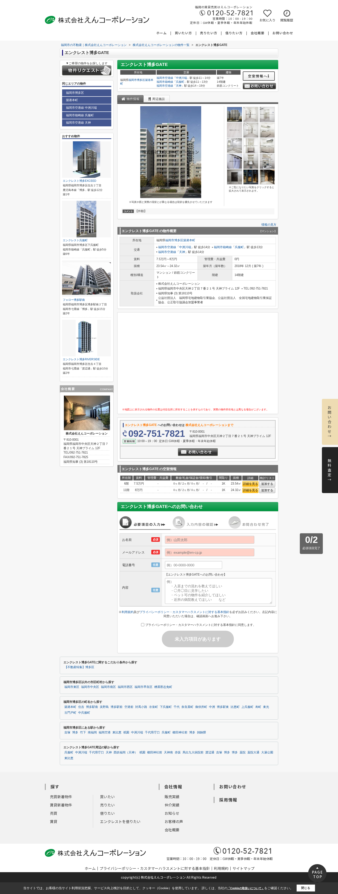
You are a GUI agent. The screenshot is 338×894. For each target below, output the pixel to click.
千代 (177, 707)
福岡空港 (105, 732)
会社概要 (257, 33)
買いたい (107, 796)
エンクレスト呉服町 (75, 240)
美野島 (104, 707)
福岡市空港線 (165, 77)
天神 (178, 85)
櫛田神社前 (179, 732)
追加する (267, 483)
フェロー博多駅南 (74, 299)
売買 (53, 813)
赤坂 (178, 752)
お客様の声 (174, 821)
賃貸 (53, 821)
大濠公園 (267, 752)
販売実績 (172, 796)
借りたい (107, 813)
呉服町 (180, 81)
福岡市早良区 (143, 687)
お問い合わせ (282, 33)
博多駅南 (92, 707)
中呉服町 (84, 712)
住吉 (81, 707)
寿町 (258, 707)
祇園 (126, 732)
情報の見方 (268, 224)
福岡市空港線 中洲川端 (81, 107)
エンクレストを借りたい (120, 821)
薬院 (243, 752)
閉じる (305, 888)
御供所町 (201, 707)
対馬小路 (141, 707)
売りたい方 (208, 33)
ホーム (161, 33)
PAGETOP (317, 874)
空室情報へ (258, 76)
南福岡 (92, 732)
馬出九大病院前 (193, 752)
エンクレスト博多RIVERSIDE (81, 359)
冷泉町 (153, 707)
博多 (75, 732)
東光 (266, 707)
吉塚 (67, 732)
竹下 (83, 732)
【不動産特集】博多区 (79, 667)
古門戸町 (70, 712)
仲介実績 (172, 805)
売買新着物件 (61, 796)
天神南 (168, 752)
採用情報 (228, 800)
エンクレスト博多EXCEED (79, 180)
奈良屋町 (187, 707)
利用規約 (128, 612)
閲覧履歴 (286, 20)
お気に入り (267, 20)
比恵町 (235, 707)
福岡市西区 (125, 687)
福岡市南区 (108, 687)
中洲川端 (181, 77)
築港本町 (189, 240)
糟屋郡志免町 (163, 687)
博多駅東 (223, 707)
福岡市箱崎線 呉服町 (80, 115)
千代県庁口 (152, 732)
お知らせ (172, 813)
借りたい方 (234, 33)
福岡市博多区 (137, 80)
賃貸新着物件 (61, 805)
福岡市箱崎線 (165, 81)
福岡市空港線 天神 (78, 122)
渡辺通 (209, 752)
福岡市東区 (71, 687)
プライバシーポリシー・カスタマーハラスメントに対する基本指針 (184, 612)
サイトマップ (243, 868)
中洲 (212, 707)
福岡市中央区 (90, 687)
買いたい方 (183, 33)
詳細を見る (250, 483)
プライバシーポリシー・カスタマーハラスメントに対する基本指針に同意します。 (200, 625)
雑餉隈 (201, 732)
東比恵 (116, 732)
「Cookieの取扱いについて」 (245, 888)
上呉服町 (247, 707)
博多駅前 (117, 707)
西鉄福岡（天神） (125, 752)
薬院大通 (253, 752)
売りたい (107, 805)
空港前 (128, 707)
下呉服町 (166, 707)
